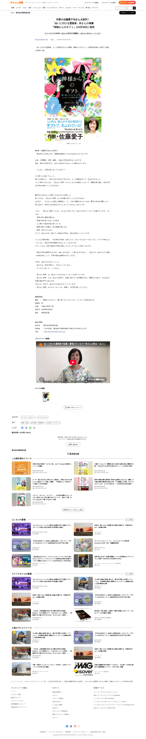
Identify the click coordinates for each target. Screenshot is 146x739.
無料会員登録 (56, 692)
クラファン (94, 7)
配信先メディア (16, 697)
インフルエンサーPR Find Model (104, 698)
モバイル (81, 7)
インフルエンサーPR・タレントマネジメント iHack (110, 701)
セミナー (55, 717)
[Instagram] (75, 726)
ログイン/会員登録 (128, 2)
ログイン (55, 695)
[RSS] (79, 726)
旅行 (30, 7)
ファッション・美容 (39, 7)
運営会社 (43, 732)
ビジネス (68, 7)
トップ (12, 681)
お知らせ (55, 708)
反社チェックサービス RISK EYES (104, 708)
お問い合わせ (73, 444)
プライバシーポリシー (81, 732)
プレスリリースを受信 (109, 2)
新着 (12, 7)
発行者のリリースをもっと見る (73, 510)
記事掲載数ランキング (18, 704)
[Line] (30, 428)
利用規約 (68, 732)
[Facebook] (22, 428)
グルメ (25, 7)
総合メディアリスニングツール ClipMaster (107, 695)
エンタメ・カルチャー (28, 417)
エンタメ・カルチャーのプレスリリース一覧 (31, 681)
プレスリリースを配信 (91, 2)
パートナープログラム (56, 732)
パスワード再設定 (57, 698)
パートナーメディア (17, 701)
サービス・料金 (16, 694)
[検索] (134, 8)
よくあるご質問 (57, 705)
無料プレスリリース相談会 (60, 714)
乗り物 (88, 7)
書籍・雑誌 (24, 423)
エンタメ (18, 7)
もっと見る (129, 519)
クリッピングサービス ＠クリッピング (106, 692)
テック (75, 7)
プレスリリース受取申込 (60, 711)
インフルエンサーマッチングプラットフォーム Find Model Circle (114, 705)
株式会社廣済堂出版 (41, 39)
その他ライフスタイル (53, 423)
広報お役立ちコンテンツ (18, 707)
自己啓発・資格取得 (37, 423)
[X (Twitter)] (26, 428)
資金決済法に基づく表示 (98, 732)
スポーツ (61, 7)
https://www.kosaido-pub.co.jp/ (54, 332)
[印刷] (34, 428)
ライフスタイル (52, 7)
